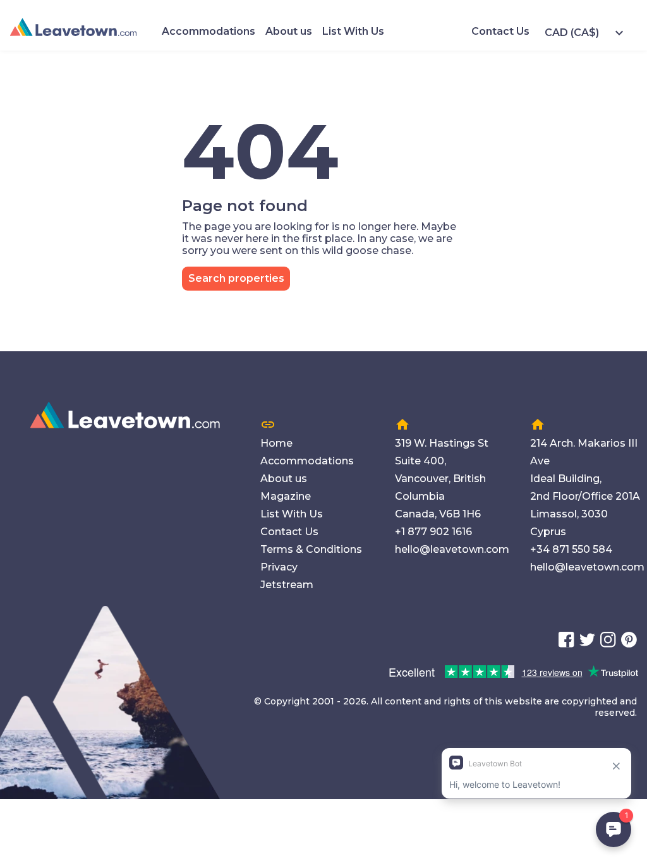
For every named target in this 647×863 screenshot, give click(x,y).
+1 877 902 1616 (433, 532)
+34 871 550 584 (571, 549)
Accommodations (208, 31)
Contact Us (500, 31)
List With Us (353, 31)
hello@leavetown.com (452, 549)
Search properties (236, 278)
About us (288, 31)
